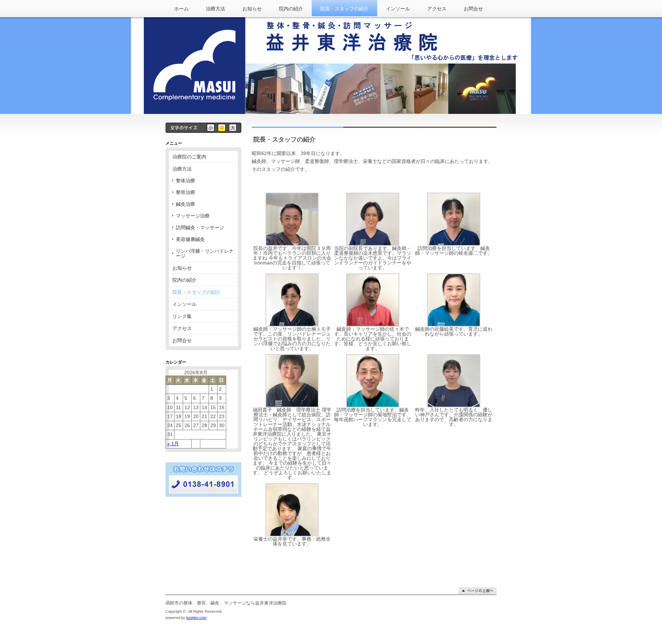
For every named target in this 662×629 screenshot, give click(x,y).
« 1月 (173, 443)
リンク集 (182, 316)
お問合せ (473, 8)
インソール (398, 8)
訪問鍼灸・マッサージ (200, 227)
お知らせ (252, 8)
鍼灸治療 (185, 204)
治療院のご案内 (189, 156)
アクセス (437, 8)
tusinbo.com (196, 618)
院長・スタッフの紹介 (344, 8)
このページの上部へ (477, 590)
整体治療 (185, 180)
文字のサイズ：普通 (221, 128)
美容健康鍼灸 (190, 239)
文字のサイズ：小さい (210, 128)
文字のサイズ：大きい (233, 128)
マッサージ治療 (193, 216)
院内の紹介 (291, 8)
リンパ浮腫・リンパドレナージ (205, 253)
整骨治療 (185, 192)
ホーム (181, 8)
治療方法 (215, 8)
